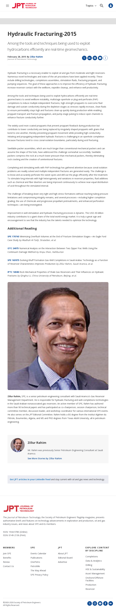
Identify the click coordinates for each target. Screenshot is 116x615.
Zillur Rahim (37, 442)
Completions (91, 556)
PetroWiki (35, 566)
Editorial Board (65, 557)
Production (90, 584)
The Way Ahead (38, 570)
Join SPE (7, 553)
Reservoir (90, 589)
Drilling (88, 565)
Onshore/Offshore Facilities (94, 579)
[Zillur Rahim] (18, 445)
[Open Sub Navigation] (95, 5)
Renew (6, 562)
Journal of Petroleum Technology (22, 59)
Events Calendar (38, 553)
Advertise (62, 562)
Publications (36, 557)
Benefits (7, 557)
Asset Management (95, 573)
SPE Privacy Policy (39, 574)
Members (9, 547)
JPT (60, 547)
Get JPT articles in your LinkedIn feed (30, 479)
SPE (33, 547)
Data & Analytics (93, 560)
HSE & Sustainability (95, 569)
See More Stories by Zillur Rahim (45, 458)
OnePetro (35, 562)
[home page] (24, 5)
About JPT (63, 553)
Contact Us (8, 566)
